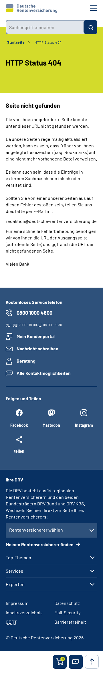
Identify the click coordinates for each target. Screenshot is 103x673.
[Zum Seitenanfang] (92, 662)
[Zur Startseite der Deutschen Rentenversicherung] (31, 8)
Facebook (19, 425)
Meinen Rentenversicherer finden (40, 544)
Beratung (26, 360)
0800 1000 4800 (34, 313)
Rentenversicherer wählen (36, 529)
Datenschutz (67, 603)
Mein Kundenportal (36, 336)
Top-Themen (18, 557)
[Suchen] (90, 27)
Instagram (84, 425)
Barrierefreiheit (70, 622)
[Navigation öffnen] (93, 8)
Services (14, 571)
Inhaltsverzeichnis (24, 612)
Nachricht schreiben (37, 348)
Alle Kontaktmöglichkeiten (44, 373)
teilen (19, 451)
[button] (76, 662)
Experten (15, 584)
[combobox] (45, 27)
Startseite (16, 42)
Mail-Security (67, 612)
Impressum (17, 603)
